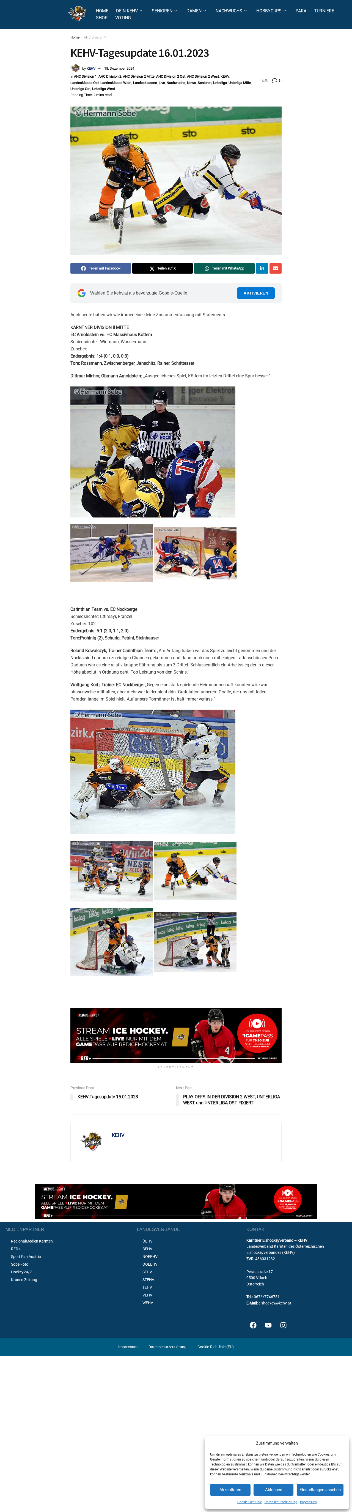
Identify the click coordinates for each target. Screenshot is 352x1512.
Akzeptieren (230, 1489)
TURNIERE (324, 10)
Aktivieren (256, 293)
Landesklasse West (115, 83)
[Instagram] (283, 1325)
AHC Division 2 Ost (170, 76)
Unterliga (220, 83)
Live (162, 83)
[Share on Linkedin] (262, 268)
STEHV (148, 1279)
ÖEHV (147, 1241)
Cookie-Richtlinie (249, 1502)
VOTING (123, 17)
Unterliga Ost (80, 89)
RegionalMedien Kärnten (32, 1241)
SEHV (147, 1272)
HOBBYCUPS (269, 10)
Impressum (308, 1502)
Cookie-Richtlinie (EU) (215, 1347)
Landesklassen (145, 83)
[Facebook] (253, 1325)
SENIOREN (162, 10)
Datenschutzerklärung (281, 1502)
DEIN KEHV (127, 10)
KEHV (91, 68)
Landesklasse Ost (84, 83)
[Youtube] (268, 1325)
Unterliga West (103, 89)
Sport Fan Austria (26, 1256)
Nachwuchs (176, 83)
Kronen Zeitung (24, 1279)
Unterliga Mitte (240, 83)
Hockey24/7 (21, 1272)
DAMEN (194, 10)
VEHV (147, 1295)
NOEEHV (150, 1256)
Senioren (204, 83)
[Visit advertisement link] (176, 1035)
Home (74, 37)
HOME (102, 10)
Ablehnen (273, 1489)
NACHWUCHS (229, 10)
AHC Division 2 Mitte (139, 76)
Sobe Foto (19, 1264)
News (191, 83)
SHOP (102, 17)
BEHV (147, 1249)
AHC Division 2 (109, 76)
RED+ (15, 1249)
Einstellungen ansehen (320, 1489)
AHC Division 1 (95, 37)
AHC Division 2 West (203, 76)
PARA (301, 10)
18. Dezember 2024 (119, 68)
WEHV (147, 1303)
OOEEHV (150, 1264)
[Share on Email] (276, 268)
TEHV (147, 1287)
